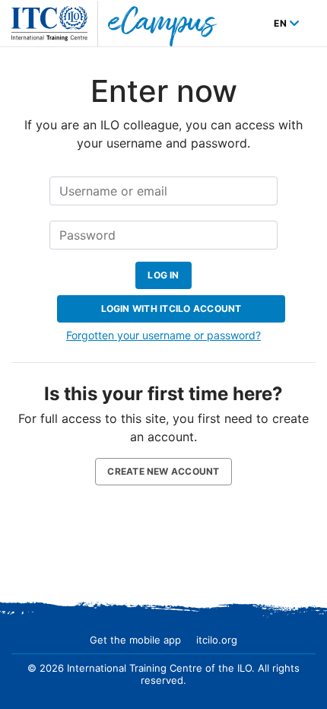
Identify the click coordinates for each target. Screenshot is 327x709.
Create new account (163, 471)
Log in (163, 275)
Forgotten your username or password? (163, 335)
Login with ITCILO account (171, 308)
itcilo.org (216, 640)
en (281, 23)
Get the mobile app (135, 640)
